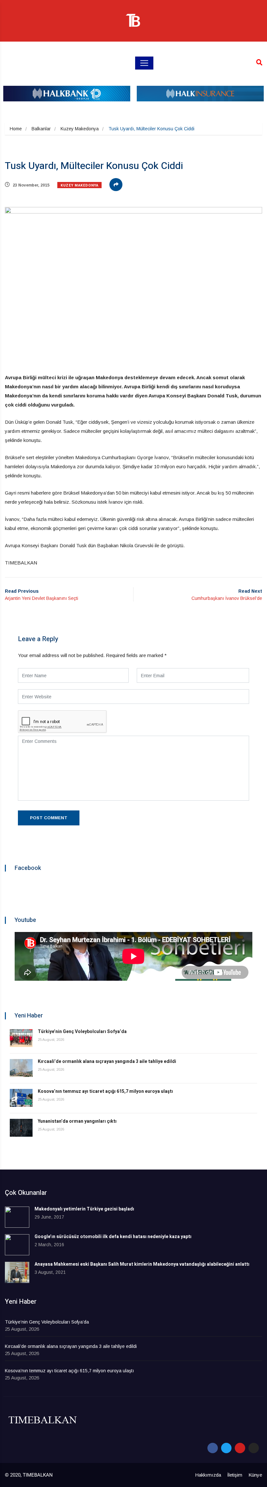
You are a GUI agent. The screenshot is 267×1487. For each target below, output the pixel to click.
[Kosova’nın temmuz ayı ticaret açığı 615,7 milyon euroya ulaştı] (21, 1098)
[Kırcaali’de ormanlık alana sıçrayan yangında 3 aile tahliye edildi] (21, 1068)
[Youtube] (240, 1448)
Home (16, 128)
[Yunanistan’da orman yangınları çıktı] (21, 1128)
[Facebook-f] (212, 1448)
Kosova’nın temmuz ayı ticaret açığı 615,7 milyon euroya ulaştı (105, 1091)
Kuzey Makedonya (80, 128)
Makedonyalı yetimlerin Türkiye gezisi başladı (84, 1209)
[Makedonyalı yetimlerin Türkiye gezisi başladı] (17, 1217)
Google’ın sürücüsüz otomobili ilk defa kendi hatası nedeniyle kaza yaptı (113, 1236)
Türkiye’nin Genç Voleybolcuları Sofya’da (82, 1031)
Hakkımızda (208, 1475)
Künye (255, 1475)
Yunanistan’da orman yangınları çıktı (77, 1121)
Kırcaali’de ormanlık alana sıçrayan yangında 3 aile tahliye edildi (107, 1061)
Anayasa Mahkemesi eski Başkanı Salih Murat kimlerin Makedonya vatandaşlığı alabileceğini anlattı (142, 1264)
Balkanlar (41, 128)
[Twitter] (226, 1448)
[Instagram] (253, 1448)
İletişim (234, 1475)
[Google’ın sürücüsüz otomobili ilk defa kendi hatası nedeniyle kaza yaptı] (17, 1244)
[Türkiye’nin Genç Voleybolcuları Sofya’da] (21, 1038)
